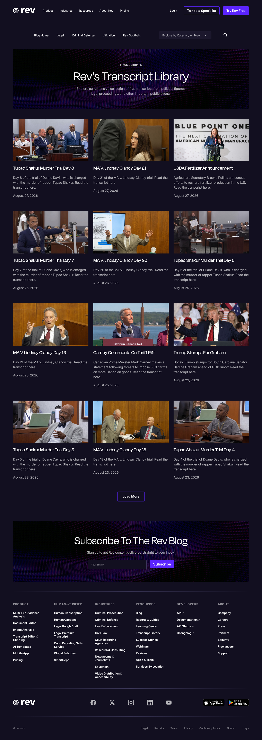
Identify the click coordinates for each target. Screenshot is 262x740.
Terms (174, 728)
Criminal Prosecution (109, 613)
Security (223, 639)
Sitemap (231, 728)
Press (222, 626)
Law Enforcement (107, 626)
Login (246, 728)
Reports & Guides (147, 619)
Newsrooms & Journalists (104, 658)
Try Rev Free (235, 11)
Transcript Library (148, 633)
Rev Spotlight (132, 35)
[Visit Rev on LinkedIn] (150, 702)
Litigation (109, 35)
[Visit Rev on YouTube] (169, 702)
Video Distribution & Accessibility (108, 675)
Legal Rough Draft (66, 626)
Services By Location (150, 666)
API (180, 613)
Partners (223, 633)
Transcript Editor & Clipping (25, 638)
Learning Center (146, 626)
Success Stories (147, 639)
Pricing (18, 660)
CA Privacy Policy (209, 728)
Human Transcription (68, 613)
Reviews (142, 653)
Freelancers (226, 646)
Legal (60, 35)
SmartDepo (61, 660)
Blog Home (41, 35)
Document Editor (24, 623)
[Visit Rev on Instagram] (131, 702)
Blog (139, 613)
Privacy (188, 728)
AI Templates (22, 646)
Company (224, 613)
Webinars (142, 646)
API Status (185, 626)
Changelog (185, 633)
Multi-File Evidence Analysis (26, 614)
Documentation (188, 619)
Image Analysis (23, 629)
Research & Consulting (110, 650)
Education (101, 666)
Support (223, 653)
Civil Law (101, 633)
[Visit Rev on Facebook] (93, 702)
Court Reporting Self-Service (68, 645)
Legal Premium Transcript (64, 634)
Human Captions (65, 619)
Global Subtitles (65, 653)
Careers (223, 619)
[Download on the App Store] (213, 702)
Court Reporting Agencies (105, 641)
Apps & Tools (145, 659)
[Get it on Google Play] (238, 702)
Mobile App (21, 653)
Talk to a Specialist (201, 11)
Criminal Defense (83, 35)
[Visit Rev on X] (112, 702)
